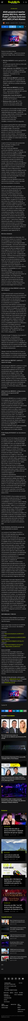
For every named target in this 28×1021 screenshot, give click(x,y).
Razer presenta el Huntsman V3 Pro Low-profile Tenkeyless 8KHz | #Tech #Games (13, 758)
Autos (20, 982)
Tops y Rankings (18, 994)
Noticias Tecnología (9, 984)
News (3, 1004)
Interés (21, 992)
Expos (5, 999)
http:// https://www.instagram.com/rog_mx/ (13, 641)
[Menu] (2, 2)
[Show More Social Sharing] (25, 26)
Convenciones (7, 997)
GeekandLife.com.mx (14, 679)
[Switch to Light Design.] (24, 2)
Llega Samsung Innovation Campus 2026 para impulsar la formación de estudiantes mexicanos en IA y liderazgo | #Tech (13, 778)
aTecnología (14, 8)
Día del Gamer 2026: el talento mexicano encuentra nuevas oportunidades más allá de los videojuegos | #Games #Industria (13, 800)
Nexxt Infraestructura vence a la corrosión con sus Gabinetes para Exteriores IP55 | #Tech (13, 736)
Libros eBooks (21, 1009)
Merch (11, 992)
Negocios (6, 992)
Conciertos (7, 995)
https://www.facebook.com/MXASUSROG (15, 637)
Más (19, 1004)
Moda (19, 1007)
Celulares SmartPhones (10, 990)
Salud (16, 992)
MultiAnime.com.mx (9, 682)
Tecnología (7, 982)
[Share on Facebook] (5, 26)
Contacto (20, 1011)
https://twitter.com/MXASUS (12, 646)
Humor (19, 1005)
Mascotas (13, 1004)
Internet (6, 988)
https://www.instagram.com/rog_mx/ (13, 644)
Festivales (6, 1001)
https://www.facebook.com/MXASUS (14, 633)
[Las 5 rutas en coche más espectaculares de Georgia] (14, 846)
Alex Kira (7, 22)
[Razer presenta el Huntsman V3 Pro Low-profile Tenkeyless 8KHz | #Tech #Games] (14, 748)
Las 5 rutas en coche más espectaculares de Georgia (12, 856)
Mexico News (5, 1005)
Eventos (6, 994)
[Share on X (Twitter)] (12, 26)
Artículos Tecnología (10, 986)
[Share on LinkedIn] (20, 26)
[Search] (26, 2)
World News (5, 1007)
